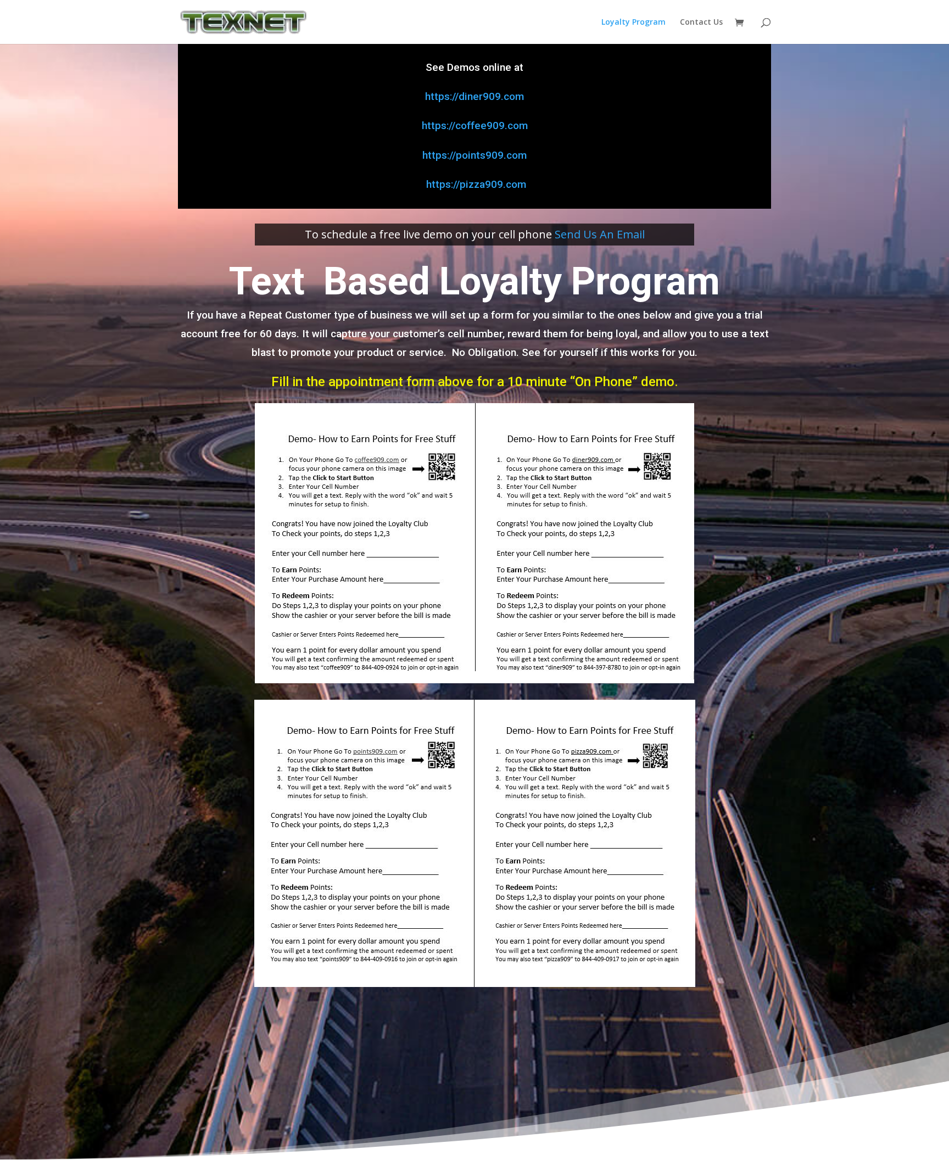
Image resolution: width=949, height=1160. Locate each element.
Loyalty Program (633, 22)
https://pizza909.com (474, 184)
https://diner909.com (474, 96)
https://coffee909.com (475, 125)
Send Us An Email (600, 234)
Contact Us (701, 22)
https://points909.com (474, 155)
